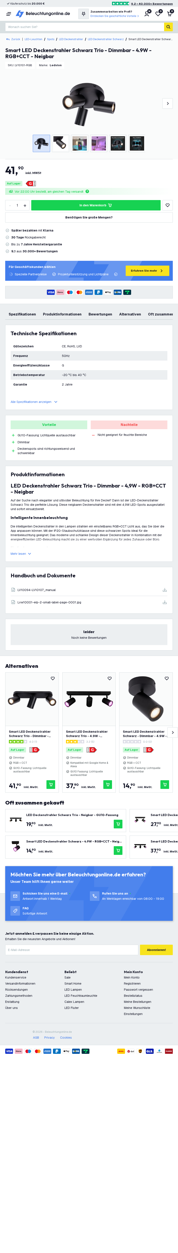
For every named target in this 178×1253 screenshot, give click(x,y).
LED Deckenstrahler (71, 39)
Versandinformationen (20, 983)
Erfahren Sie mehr (144, 271)
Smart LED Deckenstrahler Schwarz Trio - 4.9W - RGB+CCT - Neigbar (87, 734)
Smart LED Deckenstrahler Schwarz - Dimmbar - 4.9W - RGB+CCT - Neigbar (145, 734)
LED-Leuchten (33, 39)
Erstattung (12, 1002)
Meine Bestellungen (137, 1002)
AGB (36, 1038)
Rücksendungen (16, 990)
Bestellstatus (133, 996)
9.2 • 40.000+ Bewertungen (152, 4)
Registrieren (132, 983)
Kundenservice (15, 977)
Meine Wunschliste (137, 1008)
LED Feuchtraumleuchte (80, 996)
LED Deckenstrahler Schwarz (106, 39)
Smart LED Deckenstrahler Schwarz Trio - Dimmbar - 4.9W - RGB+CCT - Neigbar (30, 734)
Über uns (11, 1008)
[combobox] (84, 27)
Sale (67, 977)
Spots (50, 39)
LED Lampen (73, 990)
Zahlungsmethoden (18, 996)
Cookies (66, 1038)
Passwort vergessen (138, 990)
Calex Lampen (74, 1002)
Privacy (49, 1038)
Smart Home (72, 983)
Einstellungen (133, 1014)
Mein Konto (132, 977)
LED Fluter (71, 1008)
